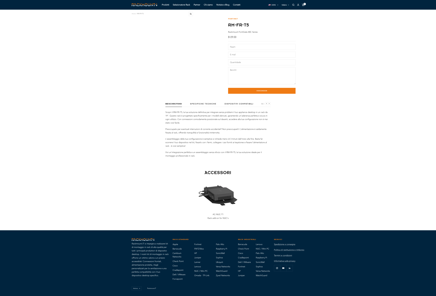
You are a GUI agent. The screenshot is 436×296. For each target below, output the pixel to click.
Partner (197, 4)
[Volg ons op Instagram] (277, 268)
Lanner (197, 262)
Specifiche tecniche (203, 104)
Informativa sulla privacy (284, 261)
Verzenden (261, 91)
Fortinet (233, 19)
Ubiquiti (219, 262)
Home (134, 14)
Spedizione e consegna (284, 244)
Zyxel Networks (223, 275)
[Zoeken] (293, 5)
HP (195, 253)
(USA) (273, 5)
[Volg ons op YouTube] (283, 268)
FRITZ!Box (199, 248)
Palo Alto (220, 244)
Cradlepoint (178, 270)
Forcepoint (178, 279)
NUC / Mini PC (201, 271)
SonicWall (220, 253)
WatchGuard (221, 271)
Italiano (284, 5)
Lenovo (197, 266)
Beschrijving (173, 104)
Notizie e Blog (222, 4)
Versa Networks (223, 266)
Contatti (236, 4)
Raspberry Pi (221, 248)
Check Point (178, 261)
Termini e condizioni (283, 255)
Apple (175, 244)
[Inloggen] (298, 5)
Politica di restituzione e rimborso (289, 250)
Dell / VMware (179, 274)
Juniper (197, 257)
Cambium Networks (177, 255)
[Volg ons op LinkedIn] (289, 268)
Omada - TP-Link (201, 275)
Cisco (175, 265)
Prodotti (165, 4)
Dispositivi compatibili (238, 104)
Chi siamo (208, 4)
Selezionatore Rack (181, 4)
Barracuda (177, 248)
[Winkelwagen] (303, 5)
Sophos (219, 257)
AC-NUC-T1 (218, 214)
